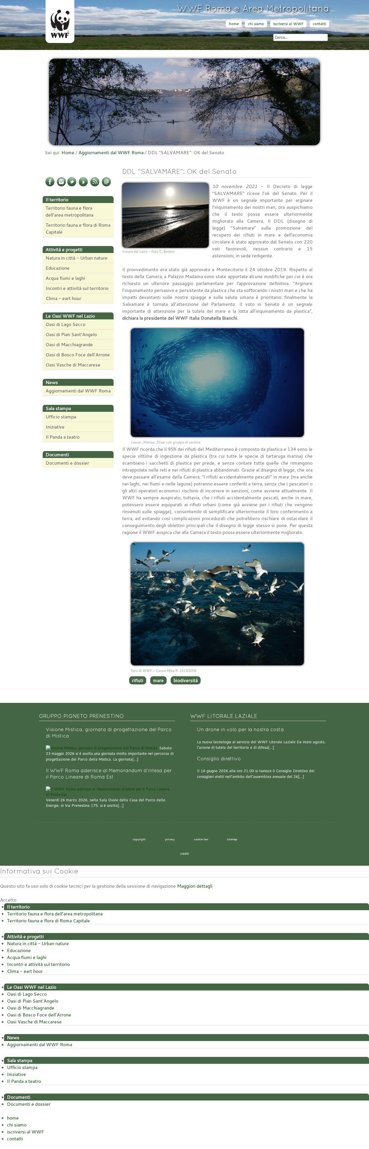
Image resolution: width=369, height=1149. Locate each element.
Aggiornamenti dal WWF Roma (111, 152)
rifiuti (137, 680)
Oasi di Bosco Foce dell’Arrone (78, 354)
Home (67, 152)
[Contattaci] (106, 185)
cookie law (201, 839)
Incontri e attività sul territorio (77, 288)
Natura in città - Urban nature (77, 258)
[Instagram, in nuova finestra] (61, 185)
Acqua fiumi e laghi (65, 278)
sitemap (232, 839)
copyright (139, 839)
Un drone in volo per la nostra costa (240, 729)
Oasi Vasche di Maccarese (73, 365)
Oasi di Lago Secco (65, 324)
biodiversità (186, 680)
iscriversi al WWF (288, 23)
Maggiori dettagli (194, 886)
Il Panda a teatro (63, 437)
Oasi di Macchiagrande (69, 344)
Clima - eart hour (63, 298)
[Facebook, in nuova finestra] (50, 185)
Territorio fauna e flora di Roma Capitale (78, 228)
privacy (170, 839)
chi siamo (256, 23)
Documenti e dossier (67, 463)
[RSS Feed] (95, 185)
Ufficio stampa (61, 417)
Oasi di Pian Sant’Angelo (71, 334)
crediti (184, 854)
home (234, 23)
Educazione (57, 268)
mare (158, 680)
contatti (319, 23)
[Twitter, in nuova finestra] (72, 185)
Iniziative (55, 427)
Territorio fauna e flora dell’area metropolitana (69, 211)
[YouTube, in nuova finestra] (83, 185)
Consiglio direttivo (219, 758)
